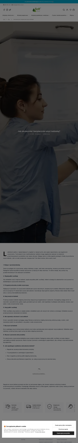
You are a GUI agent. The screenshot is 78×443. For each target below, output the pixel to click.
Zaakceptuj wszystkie (63, 433)
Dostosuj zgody (63, 429)
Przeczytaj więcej (40, 432)
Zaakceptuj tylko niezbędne (63, 425)
